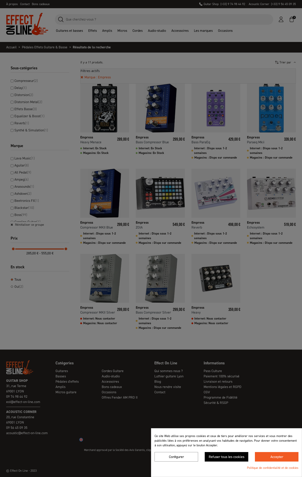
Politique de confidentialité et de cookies (272, 468)
